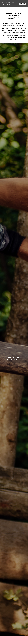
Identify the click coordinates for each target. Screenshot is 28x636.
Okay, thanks (23, 3)
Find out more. (6, 4)
